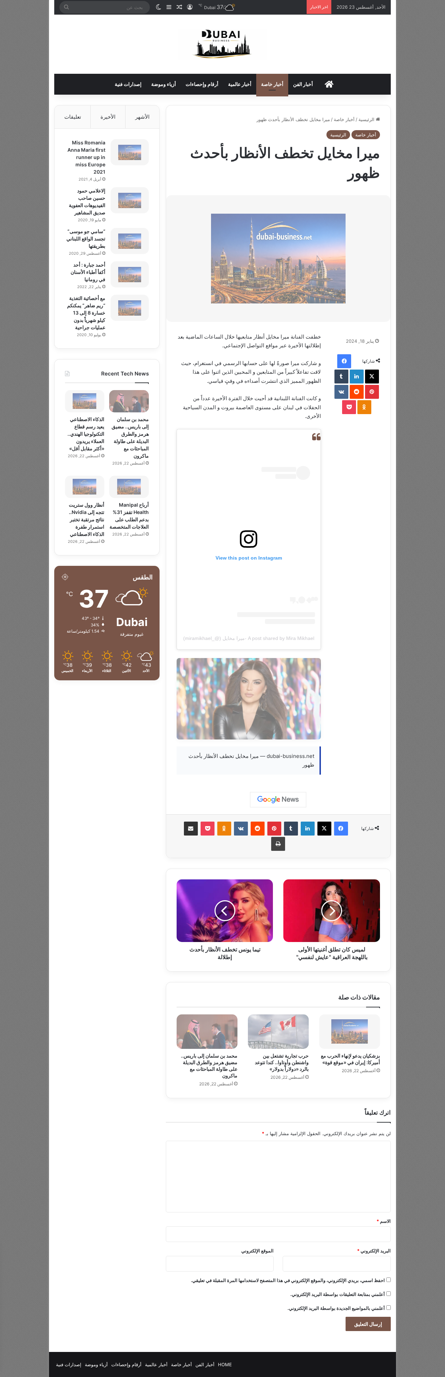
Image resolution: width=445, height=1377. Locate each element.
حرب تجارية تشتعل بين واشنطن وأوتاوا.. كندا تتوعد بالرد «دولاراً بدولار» (282, 1062)
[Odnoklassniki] (364, 407)
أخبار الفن (303, 84)
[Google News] (278, 799)
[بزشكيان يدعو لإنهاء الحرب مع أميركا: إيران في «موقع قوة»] (349, 1031)
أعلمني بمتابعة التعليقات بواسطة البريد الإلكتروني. (337, 1294)
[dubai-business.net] (222, 44)
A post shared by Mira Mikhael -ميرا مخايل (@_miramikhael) (248, 638)
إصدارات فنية (128, 84)
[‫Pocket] (349, 407)
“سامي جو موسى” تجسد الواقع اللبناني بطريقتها (85, 238)
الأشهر (142, 116)
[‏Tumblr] (341, 376)
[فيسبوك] (344, 361)
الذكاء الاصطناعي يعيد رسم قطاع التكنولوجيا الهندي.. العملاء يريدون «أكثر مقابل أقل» (85, 433)
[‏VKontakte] (341, 392)
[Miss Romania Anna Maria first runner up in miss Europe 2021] (130, 152)
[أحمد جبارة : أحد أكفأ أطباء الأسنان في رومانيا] (130, 274)
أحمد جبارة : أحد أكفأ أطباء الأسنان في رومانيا (88, 272)
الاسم (384, 1221)
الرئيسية (367, 119)
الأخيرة (107, 116)
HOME (225, 1364)
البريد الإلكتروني (374, 1250)
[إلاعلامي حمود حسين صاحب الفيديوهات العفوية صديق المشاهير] (130, 200)
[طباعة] (278, 844)
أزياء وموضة (163, 84)
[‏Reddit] (357, 392)
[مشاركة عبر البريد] (191, 829)
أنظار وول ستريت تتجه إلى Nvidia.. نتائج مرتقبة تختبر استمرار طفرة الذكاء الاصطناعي (86, 519)
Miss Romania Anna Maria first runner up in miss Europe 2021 (86, 157)
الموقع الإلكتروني (257, 1250)
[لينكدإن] (357, 376)
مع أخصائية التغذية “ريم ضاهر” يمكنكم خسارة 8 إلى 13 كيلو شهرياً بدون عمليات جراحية (86, 312)
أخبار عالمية (239, 84)
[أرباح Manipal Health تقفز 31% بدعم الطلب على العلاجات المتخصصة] (128, 487)
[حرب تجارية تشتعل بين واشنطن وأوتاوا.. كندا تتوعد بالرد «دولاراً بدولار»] (278, 1031)
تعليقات (72, 116)
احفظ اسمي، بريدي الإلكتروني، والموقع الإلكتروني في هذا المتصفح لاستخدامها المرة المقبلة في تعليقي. (288, 1280)
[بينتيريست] (372, 392)
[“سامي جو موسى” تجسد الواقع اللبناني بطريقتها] (130, 241)
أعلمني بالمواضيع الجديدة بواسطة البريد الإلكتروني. (336, 1308)
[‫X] (372, 376)
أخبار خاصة (272, 84)
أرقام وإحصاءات (202, 84)
